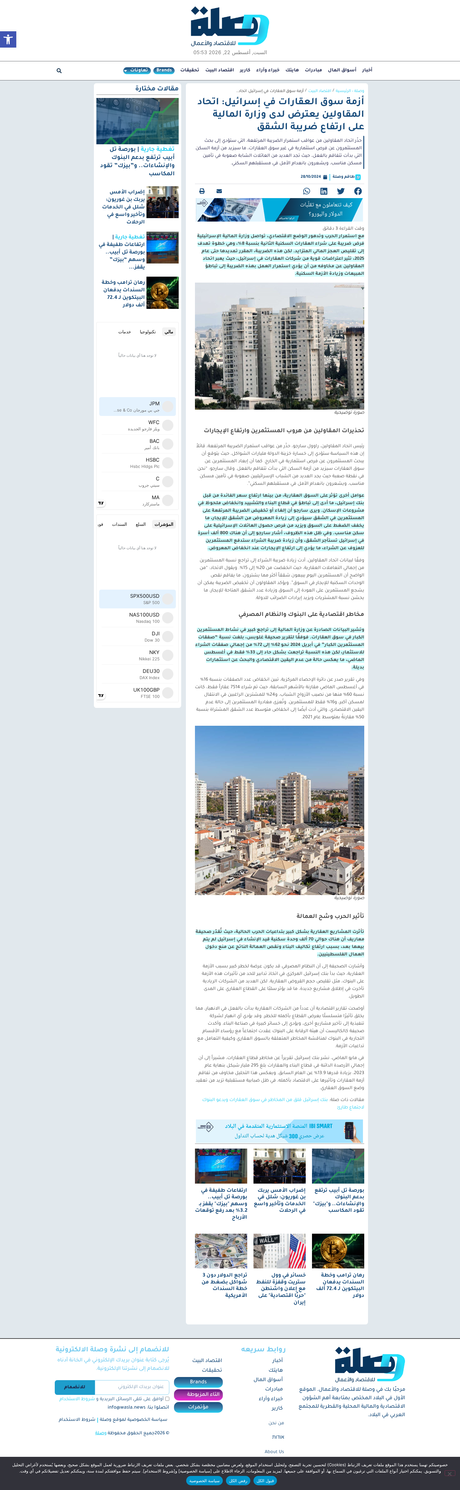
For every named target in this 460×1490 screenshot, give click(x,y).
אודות (278, 1438)
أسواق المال (342, 70)
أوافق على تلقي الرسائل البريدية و (111, 1399)
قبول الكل (265, 1480)
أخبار (367, 70)
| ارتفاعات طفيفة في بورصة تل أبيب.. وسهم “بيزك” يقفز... (122, 252)
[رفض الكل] (450, 1473)
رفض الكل (238, 1480)
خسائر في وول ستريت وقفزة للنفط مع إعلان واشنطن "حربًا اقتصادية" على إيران (281, 1289)
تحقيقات (189, 70)
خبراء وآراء (267, 70)
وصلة (101, 1433)
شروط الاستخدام (77, 1399)
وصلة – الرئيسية (350, 91)
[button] (8, 39)
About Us (274, 1452)
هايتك (292, 70)
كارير (245, 70)
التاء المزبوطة (203, 1395)
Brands (164, 70)
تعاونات (139, 70)
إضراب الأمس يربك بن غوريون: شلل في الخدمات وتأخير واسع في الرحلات (123, 207)
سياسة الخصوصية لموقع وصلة (133, 1420)
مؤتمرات (198, 1407)
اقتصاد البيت (219, 70)
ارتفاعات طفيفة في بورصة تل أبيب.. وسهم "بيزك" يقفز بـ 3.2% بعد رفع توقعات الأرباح (221, 1204)
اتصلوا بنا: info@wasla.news (138, 1408)
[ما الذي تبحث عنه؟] (59, 70)
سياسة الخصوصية (204, 1480)
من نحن (276, 1423)
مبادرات (313, 70)
